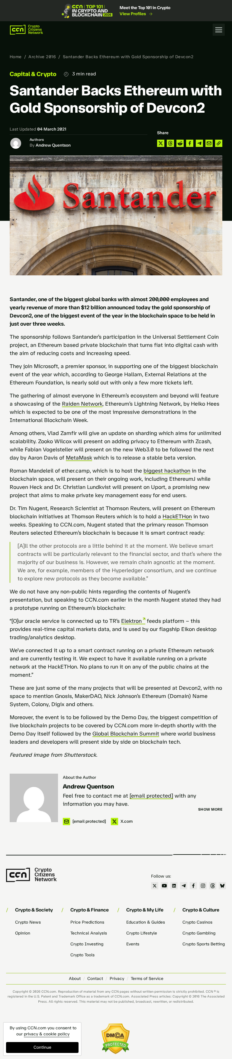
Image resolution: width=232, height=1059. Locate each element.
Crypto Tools (82, 955)
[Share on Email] (209, 143)
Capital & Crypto (33, 74)
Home (16, 56)
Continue (42, 1047)
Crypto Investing (86, 944)
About (75, 978)
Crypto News (28, 922)
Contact (95, 978)
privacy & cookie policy (46, 1034)
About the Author (79, 777)
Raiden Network (82, 403)
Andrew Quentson (53, 145)
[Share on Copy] (218, 143)
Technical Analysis (88, 933)
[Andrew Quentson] (34, 798)
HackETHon (177, 516)
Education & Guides (145, 922)
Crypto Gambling (198, 933)
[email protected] (151, 795)
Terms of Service (147, 978)
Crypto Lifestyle (141, 933)
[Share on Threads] (170, 143)
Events (132, 944)
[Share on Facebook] (189, 143)
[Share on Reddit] (180, 143)
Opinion (22, 933)
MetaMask (79, 457)
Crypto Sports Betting (203, 944)
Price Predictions (87, 922)
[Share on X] (160, 143)
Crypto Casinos (197, 922)
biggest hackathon (166, 470)
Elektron (131, 621)
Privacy (117, 978)
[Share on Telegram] (199, 143)
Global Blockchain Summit (125, 733)
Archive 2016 (42, 56)
